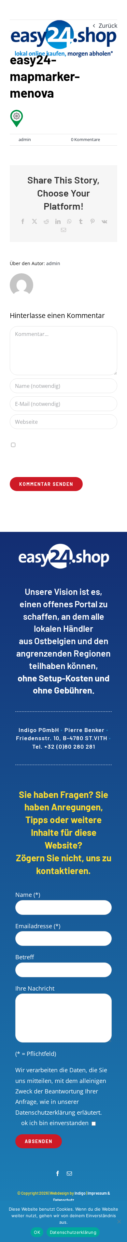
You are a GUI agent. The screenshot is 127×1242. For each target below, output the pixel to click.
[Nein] (119, 1221)
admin (25, 139)
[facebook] (57, 1173)
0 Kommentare (85, 139)
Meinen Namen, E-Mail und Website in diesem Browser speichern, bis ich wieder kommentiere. (62, 454)
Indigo (80, 1193)
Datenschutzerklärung (45, 1112)
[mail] (69, 1173)
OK (37, 1232)
